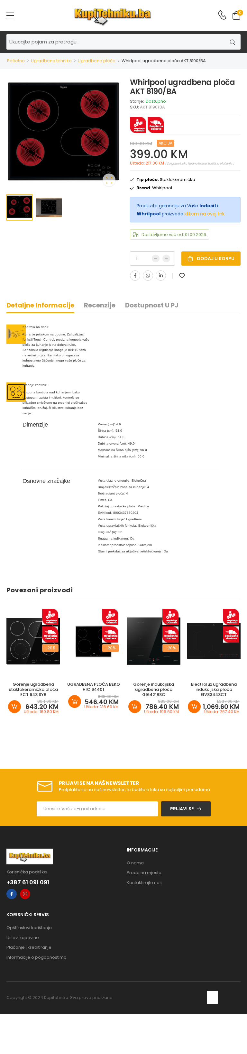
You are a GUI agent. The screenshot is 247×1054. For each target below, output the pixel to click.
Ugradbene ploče (96, 61)
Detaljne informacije (40, 305)
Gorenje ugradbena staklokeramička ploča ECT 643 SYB (33, 689)
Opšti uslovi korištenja (29, 928)
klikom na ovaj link (204, 214)
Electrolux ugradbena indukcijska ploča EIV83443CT (214, 689)
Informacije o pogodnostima (36, 957)
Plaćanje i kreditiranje (28, 947)
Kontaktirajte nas (144, 883)
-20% (50, 648)
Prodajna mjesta (144, 873)
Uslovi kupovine (22, 938)
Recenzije (99, 305)
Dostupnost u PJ (151, 305)
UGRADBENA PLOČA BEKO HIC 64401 (93, 686)
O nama (135, 863)
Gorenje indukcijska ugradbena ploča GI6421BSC (153, 689)
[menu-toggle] (10, 15)
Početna (16, 61)
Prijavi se (182, 808)
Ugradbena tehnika (51, 61)
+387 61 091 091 (27, 882)
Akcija (165, 143)
